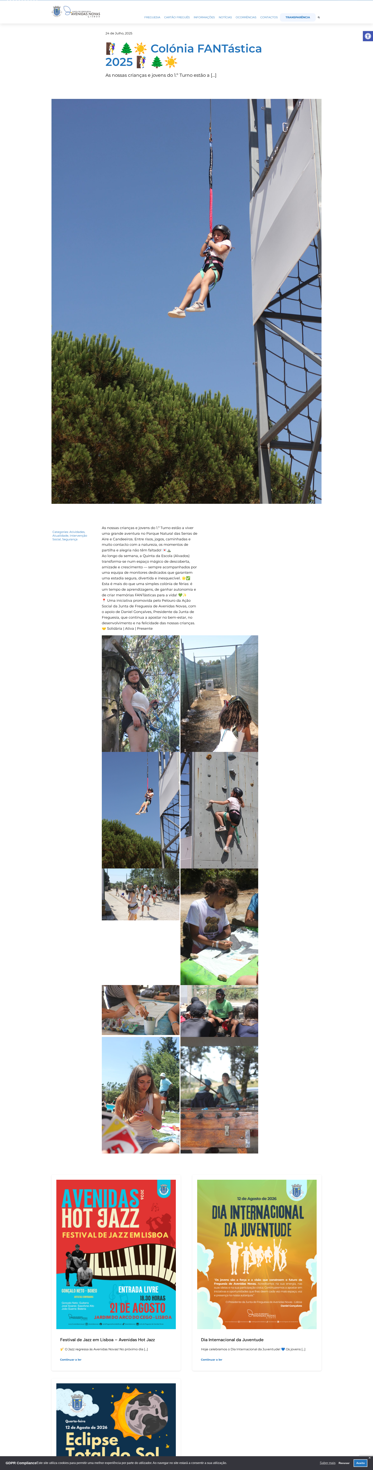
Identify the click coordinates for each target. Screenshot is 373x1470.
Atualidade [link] (60, 535)
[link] (368, 36)
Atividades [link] (77, 532)
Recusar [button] (344, 1463)
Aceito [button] (360, 1463)
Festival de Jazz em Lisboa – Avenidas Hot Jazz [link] (107, 1340)
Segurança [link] (70, 539)
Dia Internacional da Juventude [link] (232, 1340)
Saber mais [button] (328, 1463)
